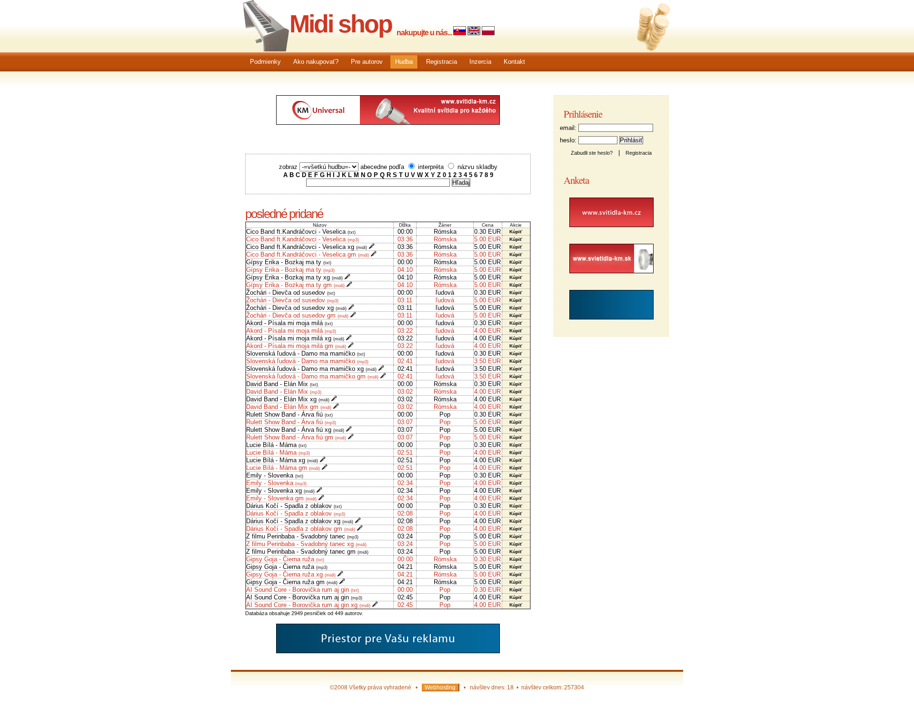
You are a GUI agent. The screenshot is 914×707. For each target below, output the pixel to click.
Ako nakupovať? (315, 61)
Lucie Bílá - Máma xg (282, 460)
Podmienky (265, 61)
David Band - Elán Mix (282, 384)
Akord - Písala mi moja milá (289, 323)
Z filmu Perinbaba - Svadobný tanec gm (307, 551)
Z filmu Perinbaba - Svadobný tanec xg (306, 544)
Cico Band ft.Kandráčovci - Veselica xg (306, 246)
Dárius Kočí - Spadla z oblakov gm (300, 528)
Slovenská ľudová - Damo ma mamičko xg (311, 368)
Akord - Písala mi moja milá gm (296, 345)
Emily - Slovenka (274, 475)
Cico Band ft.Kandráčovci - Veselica (301, 231)
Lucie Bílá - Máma (276, 444)
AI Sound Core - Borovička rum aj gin (302, 589)
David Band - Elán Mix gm (288, 406)
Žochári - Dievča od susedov (290, 292)
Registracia (441, 61)
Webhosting (440, 687)
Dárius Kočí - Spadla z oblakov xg (299, 521)
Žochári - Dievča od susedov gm (297, 315)
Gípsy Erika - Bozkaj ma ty (288, 262)
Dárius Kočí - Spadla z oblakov (294, 505)
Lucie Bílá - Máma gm (283, 467)
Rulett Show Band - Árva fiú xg (295, 429)
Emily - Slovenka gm (281, 498)
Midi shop (340, 24)
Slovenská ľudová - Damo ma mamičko (305, 353)
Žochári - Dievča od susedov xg (296, 307)
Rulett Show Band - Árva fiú (289, 414)
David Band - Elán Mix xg (287, 399)
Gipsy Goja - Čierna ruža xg (291, 574)
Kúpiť (515, 231)
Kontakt (514, 61)
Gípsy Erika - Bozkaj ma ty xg (294, 277)
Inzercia (480, 61)
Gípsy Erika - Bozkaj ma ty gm (295, 285)
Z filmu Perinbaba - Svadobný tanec (302, 536)
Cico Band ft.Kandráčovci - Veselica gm (307, 254)
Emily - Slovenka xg (280, 490)
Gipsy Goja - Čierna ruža (285, 559)
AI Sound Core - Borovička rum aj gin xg (308, 604)
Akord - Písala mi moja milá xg (295, 338)
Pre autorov (367, 61)
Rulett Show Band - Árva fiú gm (296, 437)
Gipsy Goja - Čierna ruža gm (292, 582)
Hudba (404, 61)
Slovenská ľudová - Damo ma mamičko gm (312, 376)
